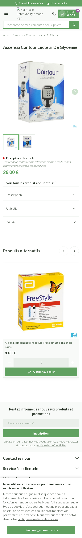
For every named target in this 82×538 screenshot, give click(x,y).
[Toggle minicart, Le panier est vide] (62, 13)
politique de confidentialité (51, 445)
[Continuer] (75, 92)
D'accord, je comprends (41, 530)
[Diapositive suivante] (74, 250)
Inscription (41, 433)
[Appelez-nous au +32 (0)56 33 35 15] (54, 14)
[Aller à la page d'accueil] (30, 13)
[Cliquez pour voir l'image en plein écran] (41, 92)
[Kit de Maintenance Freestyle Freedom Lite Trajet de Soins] (41, 301)
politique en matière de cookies (38, 519)
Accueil (7, 35)
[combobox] (36, 25)
